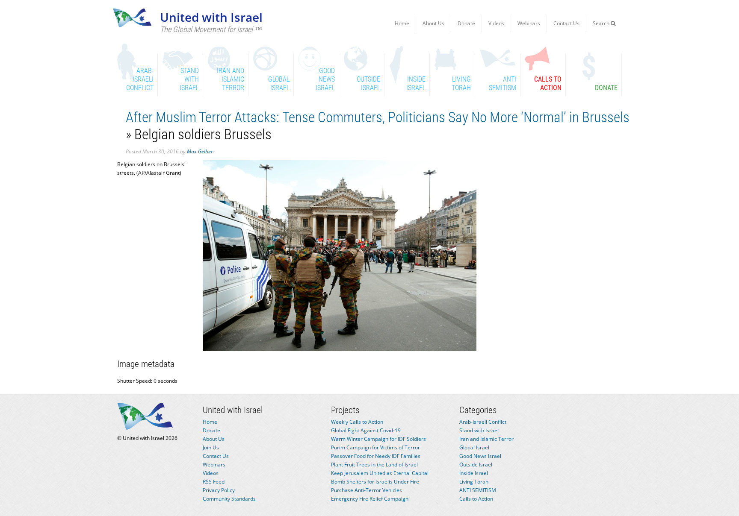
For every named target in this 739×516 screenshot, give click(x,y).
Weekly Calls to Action (357, 421)
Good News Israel (480, 456)
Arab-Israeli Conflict (482, 421)
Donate (466, 23)
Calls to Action (476, 498)
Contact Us (566, 23)
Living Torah (473, 481)
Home (402, 23)
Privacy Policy (219, 490)
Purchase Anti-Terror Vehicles (366, 490)
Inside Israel (473, 473)
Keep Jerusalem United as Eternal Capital (380, 473)
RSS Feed (214, 481)
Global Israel (474, 447)
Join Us (211, 447)
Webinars (528, 23)
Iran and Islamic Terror (486, 439)
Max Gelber (200, 151)
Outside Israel (475, 464)
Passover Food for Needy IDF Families (375, 456)
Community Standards (229, 498)
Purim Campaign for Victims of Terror (375, 447)
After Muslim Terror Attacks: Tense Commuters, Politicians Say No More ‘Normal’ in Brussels (378, 117)
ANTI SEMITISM (477, 490)
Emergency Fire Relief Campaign (369, 498)
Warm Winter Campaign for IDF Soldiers (378, 439)
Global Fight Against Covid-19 (366, 430)
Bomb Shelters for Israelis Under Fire (375, 481)
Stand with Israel (479, 430)
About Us (433, 23)
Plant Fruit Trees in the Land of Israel (374, 464)
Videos (496, 23)
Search (602, 23)
